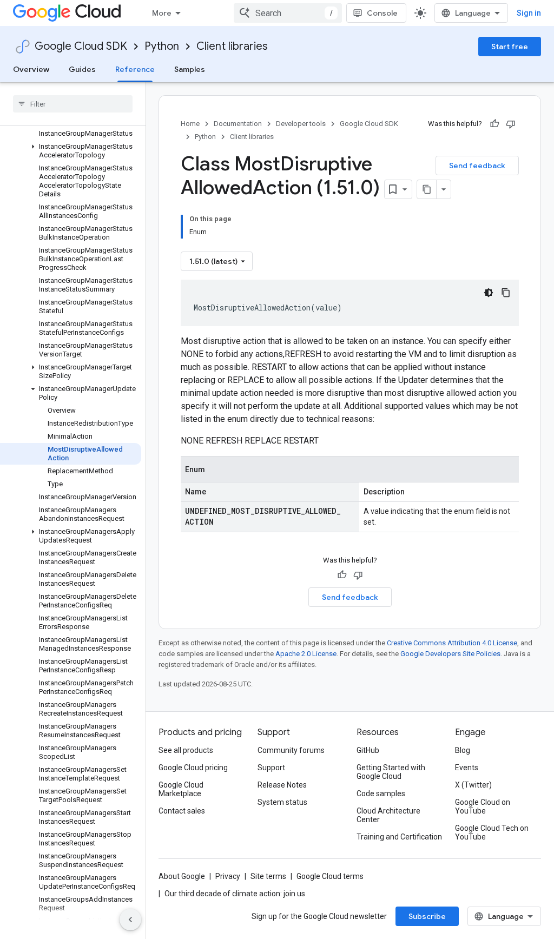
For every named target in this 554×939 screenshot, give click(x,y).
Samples (189, 69)
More (162, 13)
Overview (31, 69)
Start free (509, 46)
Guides (82, 69)
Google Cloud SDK (81, 46)
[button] (70, 151)
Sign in (529, 13)
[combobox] (288, 13)
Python (161, 46)
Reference (135, 69)
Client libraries (232, 46)
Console (382, 13)
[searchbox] (73, 104)
